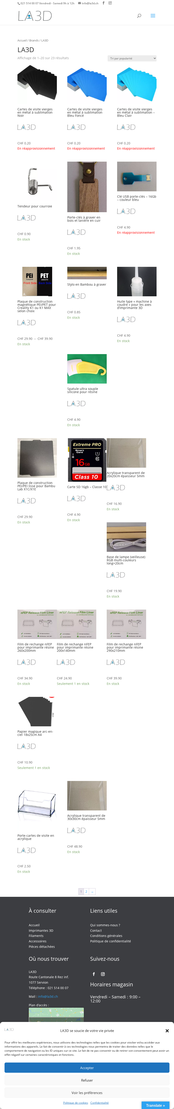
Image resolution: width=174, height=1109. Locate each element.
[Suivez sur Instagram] (102, 974)
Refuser (87, 1080)
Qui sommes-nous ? (105, 925)
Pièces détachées (42, 946)
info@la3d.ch (48, 996)
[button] (167, 1031)
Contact (96, 930)
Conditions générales (106, 936)
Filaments (36, 936)
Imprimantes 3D (41, 930)
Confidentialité (99, 1103)
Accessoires (37, 941)
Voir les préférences (87, 1092)
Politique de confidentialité (110, 941)
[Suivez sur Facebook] (93, 974)
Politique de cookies (75, 1103)
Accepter (87, 1067)
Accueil (22, 40)
